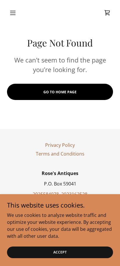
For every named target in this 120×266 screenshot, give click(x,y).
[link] (107, 13)
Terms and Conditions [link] (60, 154)
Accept (60, 252)
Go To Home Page (60, 92)
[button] (15, 13)
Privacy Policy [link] (60, 145)
